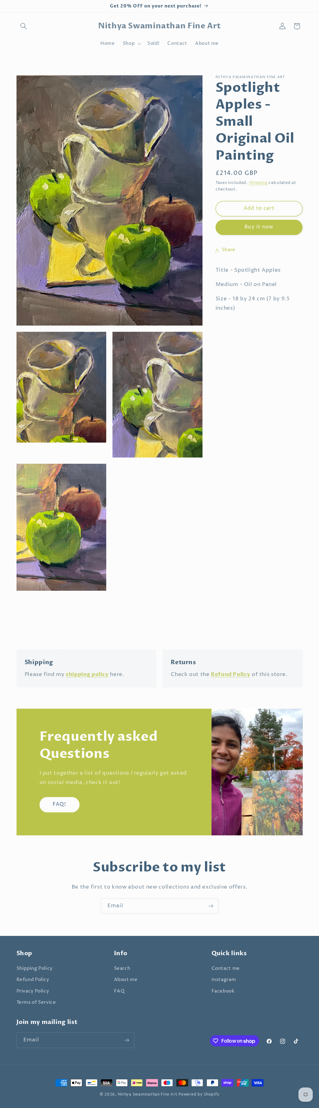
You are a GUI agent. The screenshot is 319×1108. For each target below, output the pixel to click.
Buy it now (259, 227)
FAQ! (59, 804)
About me (126, 980)
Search (122, 968)
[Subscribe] (211, 905)
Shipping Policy (35, 968)
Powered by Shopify (199, 1094)
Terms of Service (36, 1002)
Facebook (223, 991)
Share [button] (229, 250)
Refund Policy (33, 980)
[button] (24, 26)
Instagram (224, 980)
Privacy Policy (33, 991)
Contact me (226, 968)
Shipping (258, 182)
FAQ (119, 991)
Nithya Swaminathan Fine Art (148, 1094)
